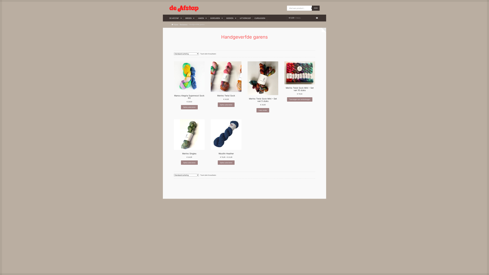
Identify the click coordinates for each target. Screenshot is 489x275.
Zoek (316, 8)
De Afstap (174, 18)
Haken (201, 18)
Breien (188, 18)
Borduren (215, 18)
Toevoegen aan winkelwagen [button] (299, 99)
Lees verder (263, 110)
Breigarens (183, 24)
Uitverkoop (245, 18)
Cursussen (259, 18)
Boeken (229, 18)
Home (176, 24)
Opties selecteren (189, 107)
